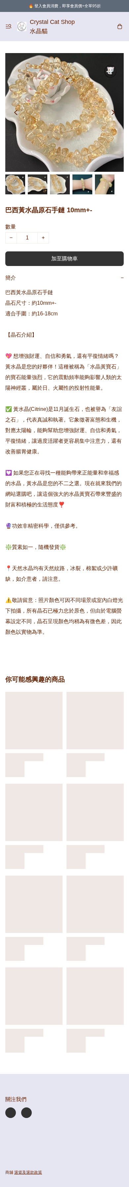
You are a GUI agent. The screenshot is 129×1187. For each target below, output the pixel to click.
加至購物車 (64, 258)
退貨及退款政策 (28, 1172)
